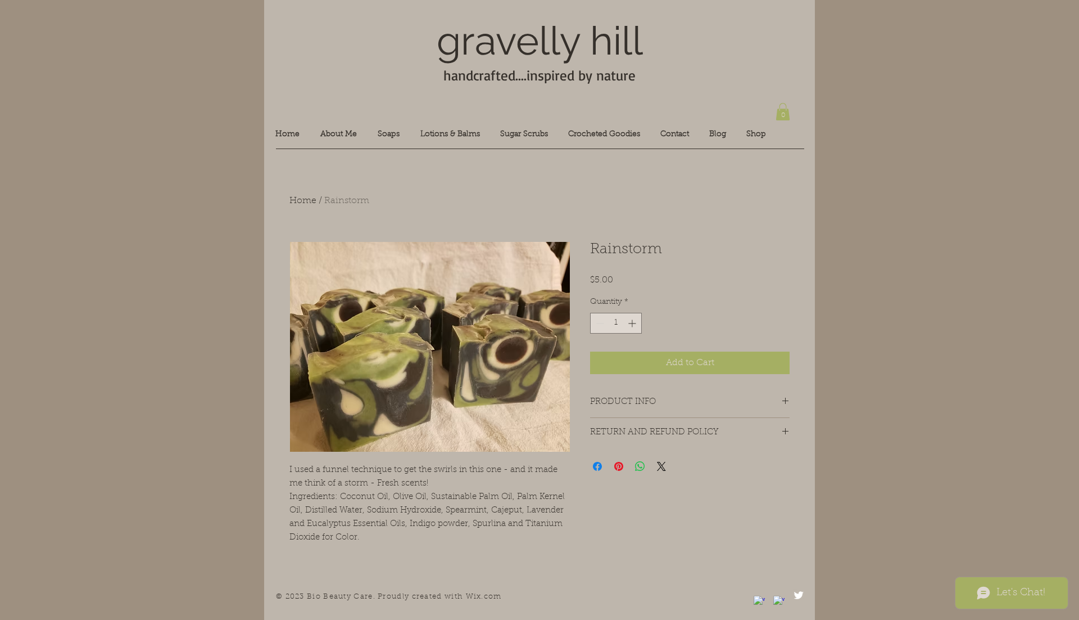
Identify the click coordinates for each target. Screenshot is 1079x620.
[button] (783, 111)
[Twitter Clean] (798, 595)
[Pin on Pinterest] (618, 466)
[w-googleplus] (779, 601)
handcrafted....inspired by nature (539, 75)
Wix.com (484, 596)
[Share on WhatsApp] (640, 466)
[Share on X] (661, 466)
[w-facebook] (759, 601)
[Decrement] (599, 323)
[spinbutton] (616, 323)
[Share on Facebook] (597, 466)
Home (302, 200)
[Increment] (633, 323)
